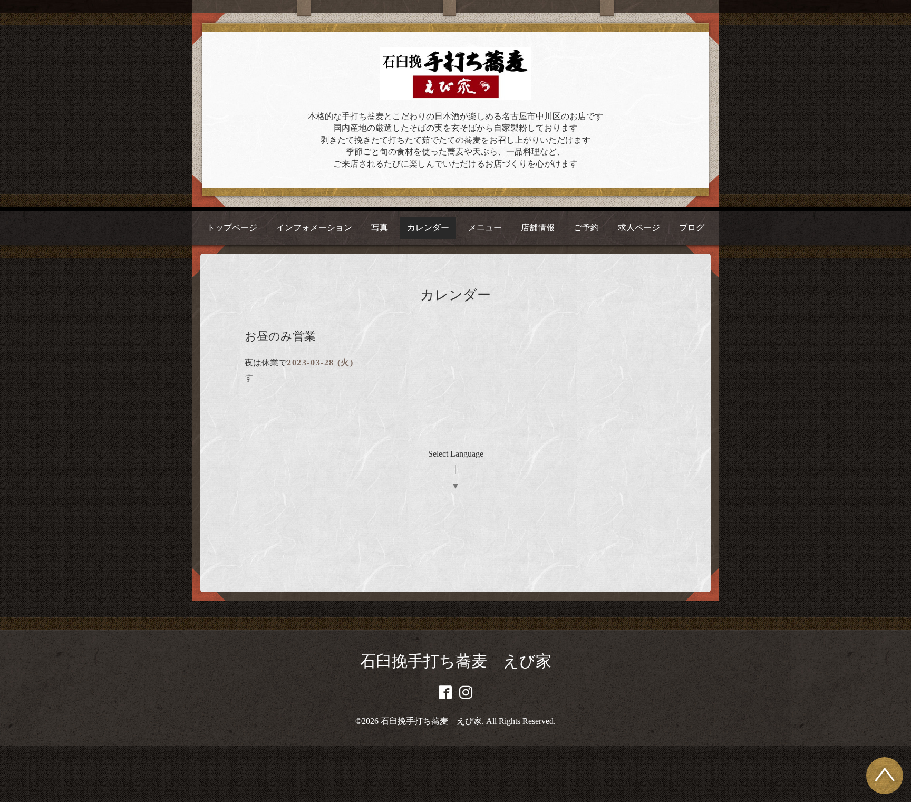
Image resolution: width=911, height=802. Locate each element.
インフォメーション (314, 227)
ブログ (691, 227)
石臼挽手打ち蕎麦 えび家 (455, 661)
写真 (379, 227)
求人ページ (639, 227)
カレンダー (428, 227)
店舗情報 (538, 227)
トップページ (232, 227)
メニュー (485, 227)
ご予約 (586, 227)
